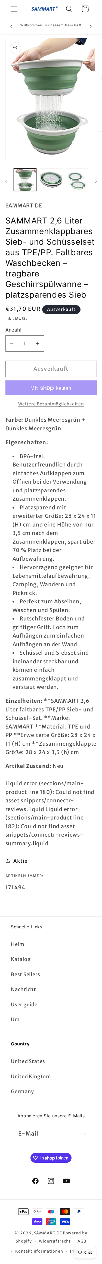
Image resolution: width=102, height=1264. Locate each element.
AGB (82, 1241)
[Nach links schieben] (6, 181)
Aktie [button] (20, 861)
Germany (22, 1091)
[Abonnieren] (83, 1134)
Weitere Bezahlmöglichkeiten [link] (51, 403)
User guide (24, 1004)
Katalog (20, 959)
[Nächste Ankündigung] (91, 26)
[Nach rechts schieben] (96, 181)
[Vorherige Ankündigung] (11, 26)
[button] (14, 9)
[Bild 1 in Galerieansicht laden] (25, 179)
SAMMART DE (48, 1233)
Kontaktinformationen (39, 1251)
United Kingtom (31, 1076)
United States (28, 1061)
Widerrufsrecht (55, 1241)
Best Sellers (25, 974)
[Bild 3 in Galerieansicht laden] (77, 179)
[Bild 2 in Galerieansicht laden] (51, 179)
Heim (17, 944)
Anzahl (13, 330)
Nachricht (23, 989)
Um (15, 1019)
